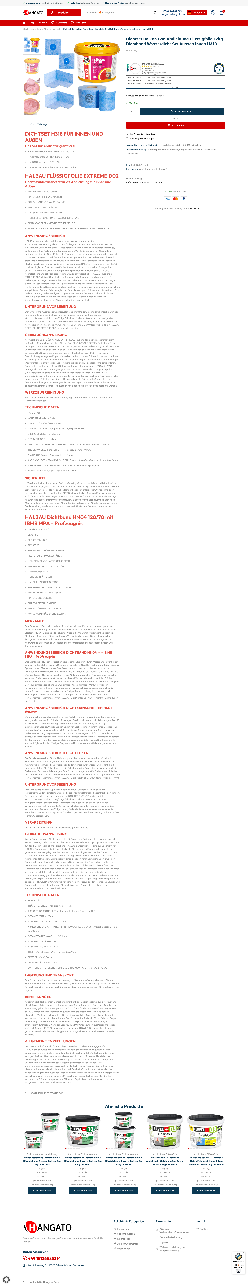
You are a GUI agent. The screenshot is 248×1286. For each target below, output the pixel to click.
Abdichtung (35, 29)
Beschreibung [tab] (38, 124)
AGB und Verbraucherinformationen (174, 1230)
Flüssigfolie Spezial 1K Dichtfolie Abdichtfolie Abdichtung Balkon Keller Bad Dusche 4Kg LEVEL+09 (206, 1161)
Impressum (165, 1242)
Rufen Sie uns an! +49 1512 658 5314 (144, 182)
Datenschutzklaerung (170, 1237)
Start (25, 29)
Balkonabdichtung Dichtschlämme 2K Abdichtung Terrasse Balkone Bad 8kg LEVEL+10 (42, 1161)
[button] (213, 12)
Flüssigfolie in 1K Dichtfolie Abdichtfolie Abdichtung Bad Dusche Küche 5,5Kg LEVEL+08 (165, 1161)
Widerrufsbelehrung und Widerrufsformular (172, 1249)
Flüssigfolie (171, 1154)
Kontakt (204, 1228)
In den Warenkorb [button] (55, 1131)
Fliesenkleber (124, 1248)
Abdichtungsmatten (127, 1243)
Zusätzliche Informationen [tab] (46, 1093)
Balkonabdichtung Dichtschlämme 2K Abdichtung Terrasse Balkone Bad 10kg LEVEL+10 (83, 1161)
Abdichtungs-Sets (52, 29)
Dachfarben (123, 1238)
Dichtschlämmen (35, 1154)
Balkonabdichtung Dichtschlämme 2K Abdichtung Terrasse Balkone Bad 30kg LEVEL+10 (124, 1161)
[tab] (72, 124)
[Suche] (155, 12)
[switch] (238, 1271)
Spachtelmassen (126, 1233)
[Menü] (243, 1253)
